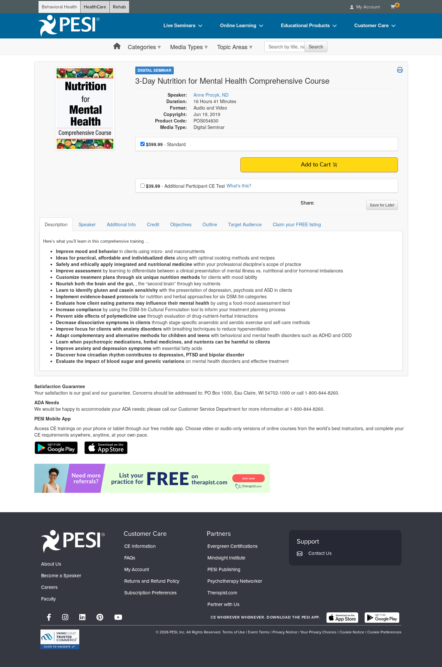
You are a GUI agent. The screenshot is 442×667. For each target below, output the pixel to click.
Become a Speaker (61, 575)
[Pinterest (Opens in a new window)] (100, 617)
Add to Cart (316, 165)
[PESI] (72, 541)
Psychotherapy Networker (234, 581)
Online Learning (238, 25)
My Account (136, 569)
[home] (69, 26)
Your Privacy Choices (318, 632)
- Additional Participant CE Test (185, 186)
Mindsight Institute (226, 557)
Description (56, 224)
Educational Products (305, 25)
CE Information (140, 546)
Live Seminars (179, 25)
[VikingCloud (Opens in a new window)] (59, 639)
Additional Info (121, 224)
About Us (51, 563)
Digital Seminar (154, 70)
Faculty (48, 598)
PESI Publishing (223, 569)
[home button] (117, 46)
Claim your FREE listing (297, 224)
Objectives (181, 224)
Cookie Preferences (384, 632)
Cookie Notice (351, 632)
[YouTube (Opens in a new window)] (118, 617)
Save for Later (382, 204)
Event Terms (259, 632)
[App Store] (342, 617)
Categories (142, 46)
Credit (153, 224)
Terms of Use (233, 632)
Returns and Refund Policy (151, 581)
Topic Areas (232, 46)
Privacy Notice (284, 632)
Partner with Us (223, 604)
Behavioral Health (59, 7)
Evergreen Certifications (232, 546)
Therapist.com (222, 592)
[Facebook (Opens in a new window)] (49, 617)
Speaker (87, 224)
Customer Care (371, 25)
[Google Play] (382, 617)
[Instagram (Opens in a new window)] (65, 617)
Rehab (119, 7)
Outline (210, 224)
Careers (49, 587)
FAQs (129, 557)
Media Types (186, 46)
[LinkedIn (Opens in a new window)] (82, 617)
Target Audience (245, 224)
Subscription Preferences (150, 592)
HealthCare (95, 7)
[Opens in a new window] (221, 478)
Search (316, 46)
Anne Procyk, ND (210, 94)
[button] (320, 204)
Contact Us (320, 553)
